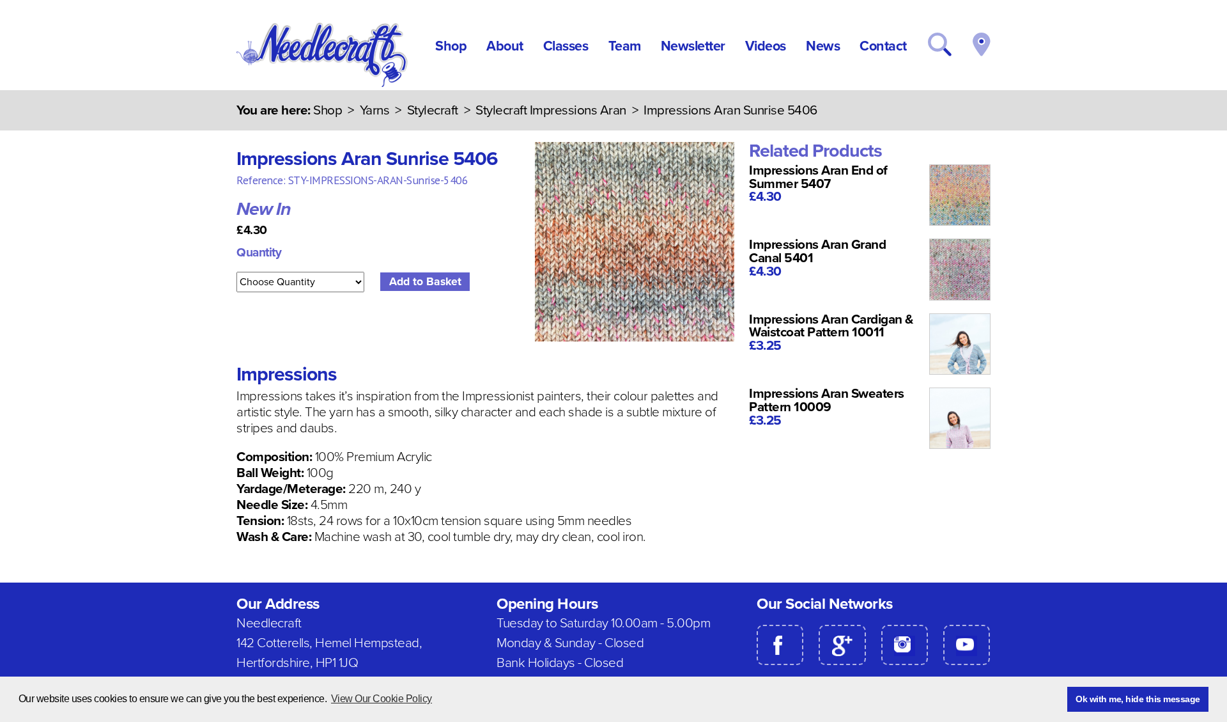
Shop (451, 46)
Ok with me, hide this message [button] (1138, 699)
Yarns (375, 110)
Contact (883, 46)
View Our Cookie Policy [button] (381, 698)
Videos (765, 46)
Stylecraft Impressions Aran (550, 110)
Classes (566, 46)
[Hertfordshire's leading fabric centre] (323, 83)
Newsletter (693, 46)
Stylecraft (432, 110)
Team (624, 46)
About (504, 46)
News (823, 46)
